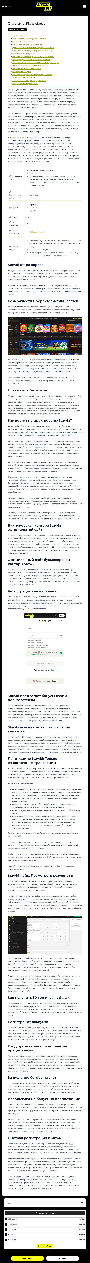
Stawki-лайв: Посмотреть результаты (28, 66)
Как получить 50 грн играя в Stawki (26, 68)
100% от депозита (36, 232)
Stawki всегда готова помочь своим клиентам (31, 59)
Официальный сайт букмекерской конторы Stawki (33, 51)
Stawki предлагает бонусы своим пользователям (33, 57)
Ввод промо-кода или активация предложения (32, 74)
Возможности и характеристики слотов (29, 39)
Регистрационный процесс (23, 54)
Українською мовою (17, 29)
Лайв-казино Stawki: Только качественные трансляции (35, 62)
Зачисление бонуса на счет (23, 77)
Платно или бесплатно (22, 42)
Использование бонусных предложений (29, 80)
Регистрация (27, 1258)
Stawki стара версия (20, 36)
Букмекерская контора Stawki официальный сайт (33, 48)
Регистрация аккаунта (21, 71)
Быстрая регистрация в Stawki (25, 83)
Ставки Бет (20, 137)
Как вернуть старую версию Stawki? (27, 45)
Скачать (62, 1258)
